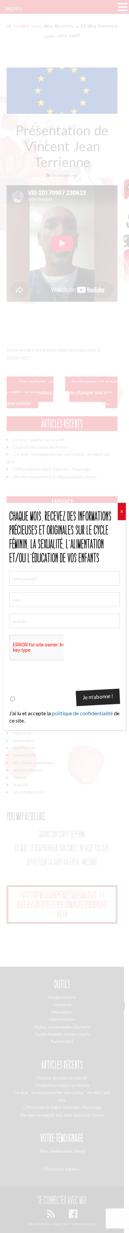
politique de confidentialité (82, 713)
